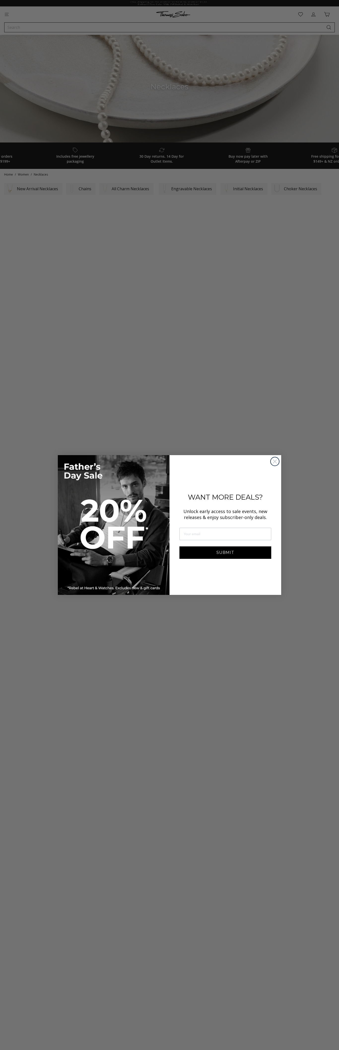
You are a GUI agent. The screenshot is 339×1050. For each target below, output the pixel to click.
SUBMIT (225, 552)
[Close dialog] (275, 461)
